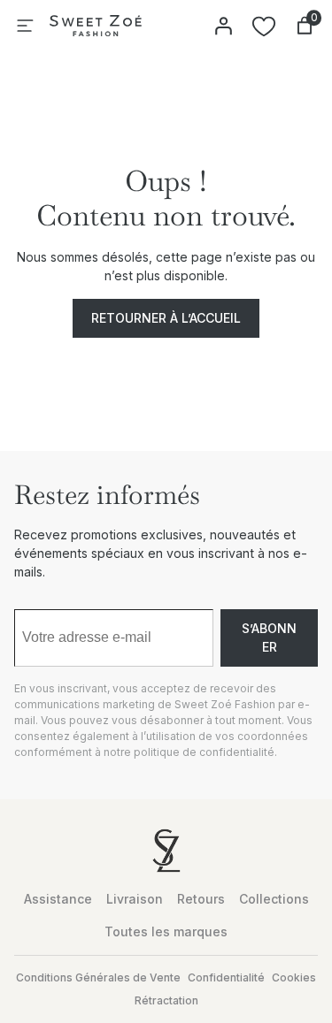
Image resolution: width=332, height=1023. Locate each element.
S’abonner (269, 637)
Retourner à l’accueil (166, 317)
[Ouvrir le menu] (24, 25)
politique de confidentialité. (205, 752)
